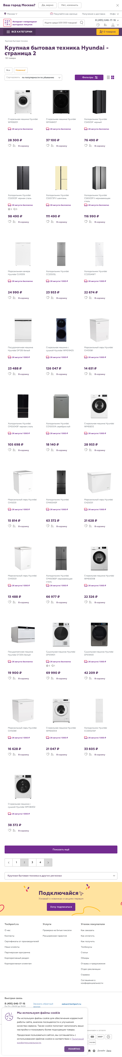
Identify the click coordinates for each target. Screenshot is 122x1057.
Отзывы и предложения (93, 964)
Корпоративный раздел (17, 958)
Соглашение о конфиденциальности (92, 981)
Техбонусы (86, 947)
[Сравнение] (105, 25)
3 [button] (32, 862)
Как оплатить (88, 936)
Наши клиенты (12, 947)
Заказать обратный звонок (43, 1005)
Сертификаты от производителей (22, 941)
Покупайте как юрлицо (65, 14)
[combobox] (41, 77)
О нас (7, 930)
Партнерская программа (17, 952)
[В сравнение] (14, 146)
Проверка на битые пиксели (57, 930)
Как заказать (87, 930)
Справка (85, 975)
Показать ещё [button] (61, 849)
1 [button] (16, 862)
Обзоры (85, 958)
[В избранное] (9, 146)
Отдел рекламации (91, 969)
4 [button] (40, 862)
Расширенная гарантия (55, 936)
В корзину (23, 146)
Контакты (9, 936)
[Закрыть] (117, 5)
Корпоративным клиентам (18, 964)
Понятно (74, 1049)
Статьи (84, 952)
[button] (47, 5)
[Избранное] (97, 25)
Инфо (113, 14)
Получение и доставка (93, 14)
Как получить (88, 941)
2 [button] (24, 862)
